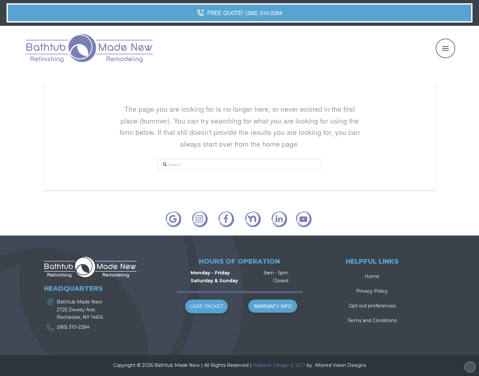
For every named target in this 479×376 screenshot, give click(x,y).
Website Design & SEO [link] (279, 365)
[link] (314, 365)
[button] (445, 48)
